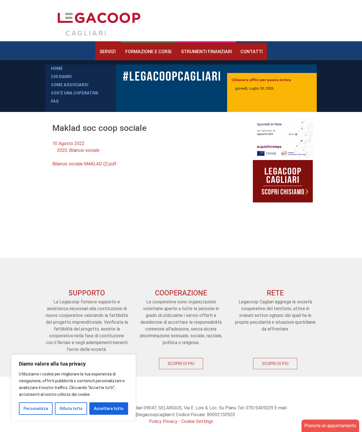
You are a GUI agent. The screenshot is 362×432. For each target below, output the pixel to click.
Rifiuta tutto (71, 408)
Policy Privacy (163, 421)
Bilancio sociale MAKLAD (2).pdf (84, 164)
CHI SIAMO (61, 76)
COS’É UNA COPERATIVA (74, 93)
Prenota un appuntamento (330, 425)
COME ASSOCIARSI (69, 85)
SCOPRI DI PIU (181, 363)
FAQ (55, 101)
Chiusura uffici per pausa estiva (261, 80)
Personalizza (35, 408)
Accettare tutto (109, 408)
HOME (57, 68)
